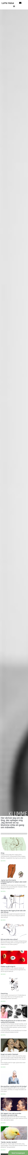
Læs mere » (3, 860)
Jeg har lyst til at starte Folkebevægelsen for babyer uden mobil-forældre (14, 881)
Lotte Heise (8, 3)
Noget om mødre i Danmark (9, 1054)
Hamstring (4, 993)
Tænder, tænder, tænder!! (9, 1142)
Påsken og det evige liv (8, 966)
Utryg (2, 853)
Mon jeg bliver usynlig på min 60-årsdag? (14, 1086)
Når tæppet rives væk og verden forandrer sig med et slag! (11, 1114)
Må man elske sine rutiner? (9, 939)
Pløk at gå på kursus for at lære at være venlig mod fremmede (13, 1021)
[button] (14, 6)
